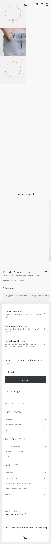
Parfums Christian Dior (14, 403)
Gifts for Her (8, 295)
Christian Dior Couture (14, 399)
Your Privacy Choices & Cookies (18, 483)
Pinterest (38, 527)
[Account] (42, 4)
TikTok (8, 527)
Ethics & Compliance (14, 452)
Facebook (28, 527)
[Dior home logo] (25, 4)
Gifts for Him (22, 295)
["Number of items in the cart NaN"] (47, 4)
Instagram (16, 527)
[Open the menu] (4, 4)
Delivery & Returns (13, 425)
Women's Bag (36, 295)
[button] (13, 14)
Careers (8, 456)
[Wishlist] (37, 4)
